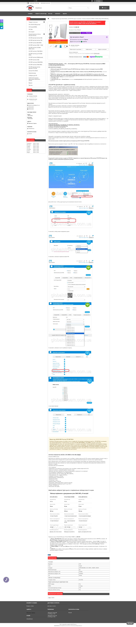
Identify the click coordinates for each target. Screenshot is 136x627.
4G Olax (31, 29)
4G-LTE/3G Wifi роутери (34, 24)
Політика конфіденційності (76, 625)
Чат (131, 623)
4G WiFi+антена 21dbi (34, 59)
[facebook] (48, 555)
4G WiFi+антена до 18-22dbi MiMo (35, 54)
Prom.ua (74, 624)
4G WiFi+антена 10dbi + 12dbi (36, 45)
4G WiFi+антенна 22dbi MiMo (36, 62)
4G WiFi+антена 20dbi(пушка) (36, 57)
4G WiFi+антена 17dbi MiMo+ (36, 51)
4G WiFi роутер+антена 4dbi (35, 37)
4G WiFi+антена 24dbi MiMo (35, 64)
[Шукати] (88, 8)
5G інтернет (31, 31)
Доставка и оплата (52, 606)
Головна (30, 13)
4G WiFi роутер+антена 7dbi (35, 40)
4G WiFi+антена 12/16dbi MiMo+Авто (35, 48)
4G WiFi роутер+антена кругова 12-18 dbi (34, 67)
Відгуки (65, 13)
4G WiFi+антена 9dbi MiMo (35, 42)
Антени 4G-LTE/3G (33, 70)
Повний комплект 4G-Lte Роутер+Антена (35, 35)
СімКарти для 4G (33, 75)
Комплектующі (32, 73)
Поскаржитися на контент (65, 625)
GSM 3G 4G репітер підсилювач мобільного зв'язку (34, 79)
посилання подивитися (55, 70)
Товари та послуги (40, 13)
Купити (74, 33)
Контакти (57, 13)
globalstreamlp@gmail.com (34, 105)
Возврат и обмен (30, 606)
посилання (71, 79)
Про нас (50, 13)
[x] (50, 555)
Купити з (84, 32)
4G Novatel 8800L (33, 27)
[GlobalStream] (30, 8)
